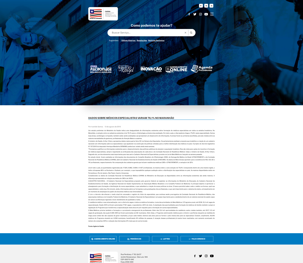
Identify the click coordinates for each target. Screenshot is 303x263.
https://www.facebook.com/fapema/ (189, 14)
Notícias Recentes (156, 40)
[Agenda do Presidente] (201, 69)
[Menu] (212, 14)
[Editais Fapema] (176, 69)
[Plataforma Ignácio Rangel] (126, 69)
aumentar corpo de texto (206, 6)
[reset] (185, 32)
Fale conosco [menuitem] (198, 239)
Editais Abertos (128, 40)
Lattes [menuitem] (166, 239)
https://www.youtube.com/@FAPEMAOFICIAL (206, 14)
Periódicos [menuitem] (135, 239)
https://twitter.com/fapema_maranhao (195, 14)
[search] (191, 32)
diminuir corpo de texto (211, 6)
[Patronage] (101, 70)
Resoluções (142, 40)
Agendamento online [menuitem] (104, 239)
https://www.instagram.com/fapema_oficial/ (200, 14)
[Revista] (151, 69)
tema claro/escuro (201, 6)
